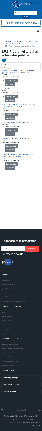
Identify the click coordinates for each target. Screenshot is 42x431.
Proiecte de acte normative (9, 344)
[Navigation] (38, 31)
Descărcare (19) (11, 164)
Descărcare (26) (11, 146)
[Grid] (4, 60)
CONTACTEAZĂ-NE (10, 391)
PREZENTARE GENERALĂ (12, 384)
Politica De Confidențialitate (13, 416)
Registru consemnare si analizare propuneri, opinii (17, 353)
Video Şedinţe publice (8, 365)
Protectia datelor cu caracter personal (21, 419)
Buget (3, 312)
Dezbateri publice (6, 357)
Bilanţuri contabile (6, 316)
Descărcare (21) (11, 96)
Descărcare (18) (11, 80)
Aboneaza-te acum (32, 250)
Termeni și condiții (31, 416)
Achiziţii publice (6, 320)
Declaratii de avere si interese (10, 325)
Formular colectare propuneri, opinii (12, 348)
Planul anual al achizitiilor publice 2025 (15, 138)
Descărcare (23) (11, 130)
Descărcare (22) (11, 114)
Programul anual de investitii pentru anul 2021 (17, 122)
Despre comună (6, 280)
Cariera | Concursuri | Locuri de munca (13, 301)
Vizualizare (10, 84)
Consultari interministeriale (9, 361)
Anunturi (4, 297)
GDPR (3, 333)
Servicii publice (6, 293)
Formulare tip (5, 329)
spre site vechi (35, 3)
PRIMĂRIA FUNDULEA (22, 23)
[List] (8, 60)
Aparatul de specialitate (8, 289)
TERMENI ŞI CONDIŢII (11, 378)
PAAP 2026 (5, 89)
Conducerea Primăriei (8, 284)
